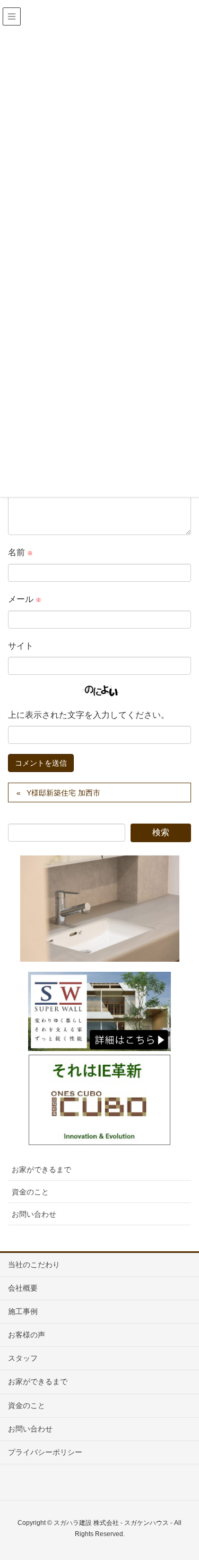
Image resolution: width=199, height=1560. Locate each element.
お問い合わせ (34, 1214)
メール (24, 599)
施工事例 (23, 1311)
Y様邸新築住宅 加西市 (63, 793)
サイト (20, 645)
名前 (20, 552)
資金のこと (30, 1192)
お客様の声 (26, 1334)
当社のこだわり (34, 1264)
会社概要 (23, 1288)
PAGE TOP (183, 1503)
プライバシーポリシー (45, 1452)
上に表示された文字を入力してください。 (88, 714)
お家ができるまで (41, 1169)
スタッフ (23, 1358)
